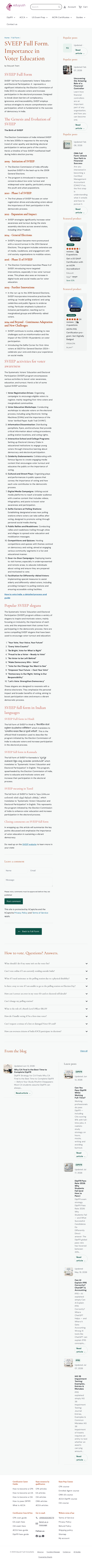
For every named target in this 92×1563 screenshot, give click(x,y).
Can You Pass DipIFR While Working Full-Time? (80, 1092)
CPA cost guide (20, 1518)
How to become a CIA (23, 1497)
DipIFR (10, 17)
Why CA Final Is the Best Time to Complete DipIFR (30, 1070)
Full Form (15, 38)
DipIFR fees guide (21, 1534)
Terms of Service (40, 912)
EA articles (41, 1493)
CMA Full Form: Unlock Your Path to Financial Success (80, 158)
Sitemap (62, 1534)
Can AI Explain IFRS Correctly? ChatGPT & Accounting (81, 1285)
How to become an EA (23, 1493)
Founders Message (53, 1552)
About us (40, 1552)
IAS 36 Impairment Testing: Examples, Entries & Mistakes (81, 1382)
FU (67, 48)
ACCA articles (42, 1505)
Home (6, 38)
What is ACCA (19, 1505)
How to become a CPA (23, 1489)
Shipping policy (66, 1530)
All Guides (77, 1552)
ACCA (23, 17)
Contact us (12, 24)
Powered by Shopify (45, 1557)
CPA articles (41, 1489)
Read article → (80, 52)
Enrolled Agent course (69, 1490)
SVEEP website (29, 844)
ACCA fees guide (20, 1530)
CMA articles (41, 1501)
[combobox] (46, 7)
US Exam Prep (39, 17)
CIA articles (41, 1497)
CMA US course (66, 1494)
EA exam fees (19, 1522)
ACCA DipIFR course (68, 1499)
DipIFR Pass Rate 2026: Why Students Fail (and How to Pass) (80, 1188)
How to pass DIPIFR (22, 1501)
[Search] (59, 7)
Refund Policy (65, 1526)
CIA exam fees (19, 1526)
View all (84, 1051)
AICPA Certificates (61, 17)
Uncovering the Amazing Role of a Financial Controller (80, 83)
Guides (79, 17)
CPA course (64, 1486)
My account (64, 1538)
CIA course (64, 1503)
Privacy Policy (20, 912)
